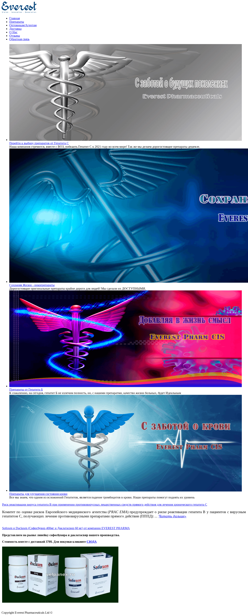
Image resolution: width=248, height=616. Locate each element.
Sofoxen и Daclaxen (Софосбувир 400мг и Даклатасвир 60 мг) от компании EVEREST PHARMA (66, 528)
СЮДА (92, 541)
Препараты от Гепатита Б (26, 389)
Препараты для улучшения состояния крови (38, 494)
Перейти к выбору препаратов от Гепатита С (39, 143)
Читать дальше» (172, 516)
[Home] (19, 11)
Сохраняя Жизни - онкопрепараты (32, 285)
